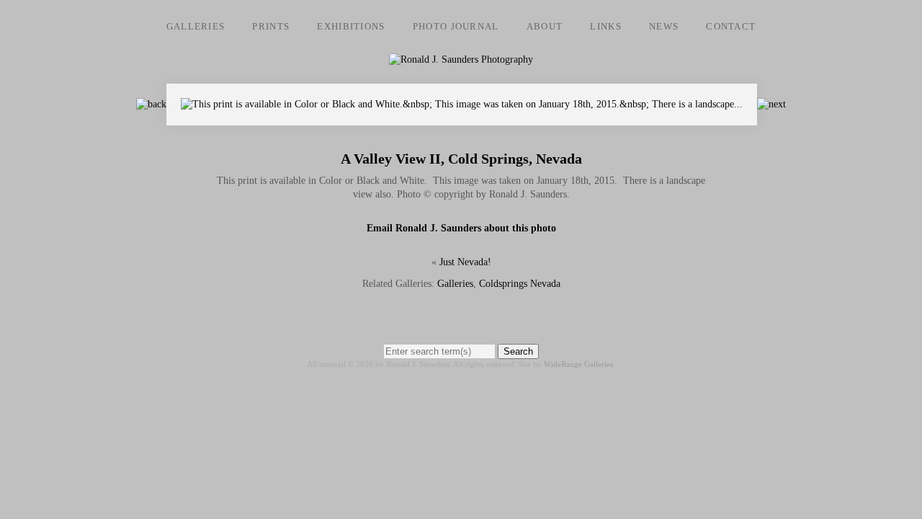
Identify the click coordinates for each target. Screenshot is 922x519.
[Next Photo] (461, 118)
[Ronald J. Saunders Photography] (461, 59)
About (545, 26)
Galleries (195, 26)
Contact (731, 26)
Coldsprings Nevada (519, 283)
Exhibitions (351, 26)
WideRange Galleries (578, 364)
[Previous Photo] (151, 104)
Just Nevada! (465, 262)
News (664, 26)
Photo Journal (456, 26)
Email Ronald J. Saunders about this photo (461, 228)
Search (518, 351)
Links (606, 26)
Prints (271, 26)
